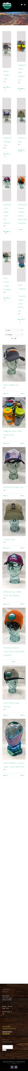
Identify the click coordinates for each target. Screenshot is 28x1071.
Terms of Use (10, 1063)
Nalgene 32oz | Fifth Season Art (22, 72)
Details (9, 87)
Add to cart (5, 89)
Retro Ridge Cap (6, 75)
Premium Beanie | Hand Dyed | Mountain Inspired (14, 651)
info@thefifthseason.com (9, 1028)
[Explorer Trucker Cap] (6, 116)
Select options (20, 89)
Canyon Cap (9, 539)
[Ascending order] (22, 330)
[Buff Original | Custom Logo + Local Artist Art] (21, 261)
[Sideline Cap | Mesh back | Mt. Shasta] (6, 182)
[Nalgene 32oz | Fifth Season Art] (21, 46)
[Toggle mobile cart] (21, 4)
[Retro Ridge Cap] (6, 49)
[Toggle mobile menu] (25, 4)
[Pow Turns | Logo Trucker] (6, 258)
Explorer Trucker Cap (8, 141)
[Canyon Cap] (21, 116)
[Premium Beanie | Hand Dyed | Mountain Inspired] (21, 182)
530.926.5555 (6, 1034)
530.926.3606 (6, 1027)
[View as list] (15, 338)
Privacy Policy (18, 1063)
